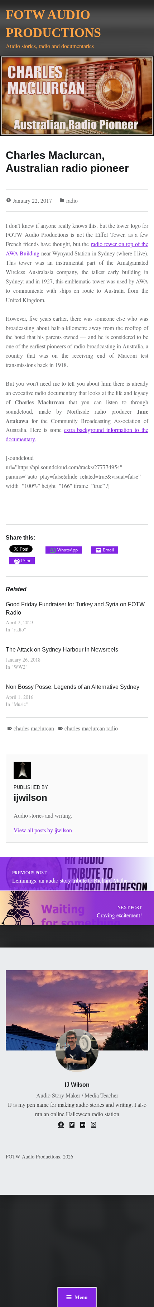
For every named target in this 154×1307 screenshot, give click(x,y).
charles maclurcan (34, 728)
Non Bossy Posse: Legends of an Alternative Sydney (72, 687)
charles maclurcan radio (91, 728)
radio (72, 200)
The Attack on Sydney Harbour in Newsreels (62, 650)
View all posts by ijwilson (43, 830)
